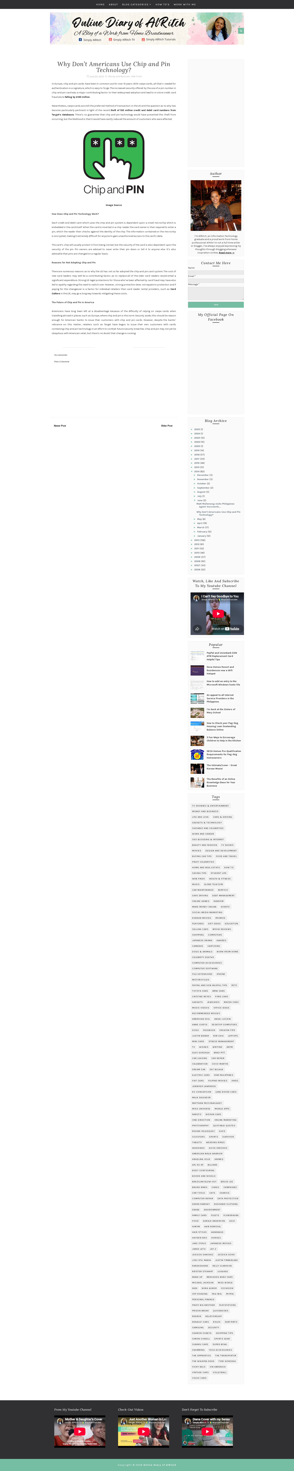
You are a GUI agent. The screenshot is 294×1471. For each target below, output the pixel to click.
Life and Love (200, 817)
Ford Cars (221, 996)
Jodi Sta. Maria (201, 1260)
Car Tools (198, 1193)
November (203, 479)
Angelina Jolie (201, 1159)
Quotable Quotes (224, 1125)
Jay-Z (213, 1249)
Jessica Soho (226, 1254)
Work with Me (185, 4)
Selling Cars (200, 929)
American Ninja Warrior (207, 1153)
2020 (197, 446)
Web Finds (136, 76)
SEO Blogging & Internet (208, 839)
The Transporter (225, 1355)
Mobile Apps (222, 1109)
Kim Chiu (218, 1036)
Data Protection (228, 1198)
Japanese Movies (221, 1243)
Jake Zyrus (199, 1243)
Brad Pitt (219, 1052)
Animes (219, 1159)
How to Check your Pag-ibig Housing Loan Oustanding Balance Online (222, 726)
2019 (197, 450)
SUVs (222, 1131)
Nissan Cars (213, 1114)
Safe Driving (200, 895)
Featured (198, 923)
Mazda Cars (231, 1002)
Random (219, 901)
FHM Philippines (223, 1075)
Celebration (200, 1064)
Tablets (197, 1142)
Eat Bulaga (216, 1069)
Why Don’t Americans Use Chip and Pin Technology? (218, 513)
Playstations (227, 1305)
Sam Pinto (231, 1322)
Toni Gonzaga (227, 1361)
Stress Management (221, 1041)
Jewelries (213, 1002)
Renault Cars (200, 1322)
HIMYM (196, 1226)
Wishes (203, 1047)
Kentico (223, 890)
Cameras (197, 946)
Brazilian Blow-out (204, 1181)
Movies (196, 850)
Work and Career (203, 834)
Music (196, 884)
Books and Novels (204, 1176)
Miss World (225, 1282)
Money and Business (119, 76)
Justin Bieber (200, 1036)
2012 (197, 544)
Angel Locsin (222, 1019)
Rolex (217, 1322)
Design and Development (221, 850)
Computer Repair (202, 1198)
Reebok (196, 1316)
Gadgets (197, 1002)
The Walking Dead (203, 1361)
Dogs (195, 1030)
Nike (195, 1288)
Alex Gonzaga (201, 1052)
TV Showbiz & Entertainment (210, 806)
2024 (197, 433)
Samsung (198, 1327)
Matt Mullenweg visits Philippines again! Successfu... (215, 505)
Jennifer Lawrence (204, 1086)
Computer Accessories (207, 963)
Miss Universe (201, 1109)
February (202, 531)
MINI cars (198, 1041)
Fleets (215, 1215)
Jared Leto (199, 1249)
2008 (197, 561)
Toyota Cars (200, 991)
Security (213, 1327)
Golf (232, 1221)
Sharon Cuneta (202, 1333)
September (203, 487)
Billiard (212, 1165)
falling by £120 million (77, 97)
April (200, 523)
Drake (196, 1210)
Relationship (214, 1316)
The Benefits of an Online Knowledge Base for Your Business (221, 782)
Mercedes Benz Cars (220, 1277)
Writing (217, 1047)
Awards (221, 940)
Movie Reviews (222, 929)
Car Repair (218, 1058)
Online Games (200, 901)
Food (195, 1221)
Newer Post (60, 425)
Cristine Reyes (201, 996)
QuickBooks (220, 1311)
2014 (197, 471)
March (201, 527)
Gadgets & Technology (207, 822)
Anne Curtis (200, 1024)
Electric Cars (201, 1075)
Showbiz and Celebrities (208, 828)
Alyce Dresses (218, 1148)
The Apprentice (201, 1355)
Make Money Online (204, 907)
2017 (197, 458)
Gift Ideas (214, 923)
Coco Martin (220, 1064)
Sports (213, 1137)
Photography (200, 1125)
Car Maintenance (203, 890)
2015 (197, 467)
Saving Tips (199, 873)
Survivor (228, 1137)
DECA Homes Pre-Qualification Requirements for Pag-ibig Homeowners (224, 754)
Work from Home (227, 951)
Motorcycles (200, 980)
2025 (197, 429)
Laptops (233, 1036)
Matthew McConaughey (207, 1103)
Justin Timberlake (226, 1260)
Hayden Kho (199, 1238)
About (113, 4)
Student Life (219, 873)
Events (225, 907)
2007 (197, 565)
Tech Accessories (220, 1350)
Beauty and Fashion (204, 845)
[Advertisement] (216, 114)
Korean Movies (201, 918)
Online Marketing (226, 1120)
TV (193, 1047)
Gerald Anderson (214, 1221)
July (199, 496)
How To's (163, 4)
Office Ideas (221, 1008)
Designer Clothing (226, 1204)
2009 (197, 557)
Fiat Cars (198, 1080)
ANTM (230, 1047)
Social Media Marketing (207, 912)
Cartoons (214, 946)
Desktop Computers (224, 1024)
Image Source (114, 205)
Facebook (209, 1030)
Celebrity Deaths (203, 957)
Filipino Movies (217, 1080)
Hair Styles (199, 1232)
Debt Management (223, 895)
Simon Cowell (201, 1339)
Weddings (198, 1148)
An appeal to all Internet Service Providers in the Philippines (220, 698)
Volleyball (219, 1372)
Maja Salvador (201, 1097)
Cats (212, 1193)
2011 (197, 548)
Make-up (197, 1277)
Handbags (217, 1232)
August (201, 491)
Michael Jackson (203, 1282)
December (203, 475)
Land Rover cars (226, 1092)
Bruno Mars (199, 1187)
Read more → (226, 252)
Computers (215, 935)
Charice (225, 1193)
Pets (234, 985)
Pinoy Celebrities (203, 862)
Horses (216, 1238)
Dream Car (199, 1069)
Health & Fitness (220, 879)
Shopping (198, 935)
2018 (197, 454)
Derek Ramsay (201, 1204)
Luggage (223, 1271)
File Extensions (202, 974)
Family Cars (199, 1215)
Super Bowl (220, 1344)
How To (229, 867)
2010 (197, 552)
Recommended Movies (206, 1013)
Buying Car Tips (202, 856)
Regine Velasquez (203, 1131)
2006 (197, 569)
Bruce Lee (227, 1181)
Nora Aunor (209, 1288)
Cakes (215, 1187)
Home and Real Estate (206, 867)
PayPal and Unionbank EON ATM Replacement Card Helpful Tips (222, 656)
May (199, 519)
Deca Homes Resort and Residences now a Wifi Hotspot (220, 670)
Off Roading (200, 1294)
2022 (197, 441)
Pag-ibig (217, 1294)
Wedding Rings (215, 1142)
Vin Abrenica (218, 1367)
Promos (220, 918)
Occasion (227, 1288)
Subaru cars (200, 1344)
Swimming (198, 1350)
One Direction (201, 1120)
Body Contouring (203, 1170)
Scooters (198, 1137)
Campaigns (230, 1187)
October (202, 483)
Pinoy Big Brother (203, 1305)
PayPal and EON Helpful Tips (209, 985)
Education (231, 923)
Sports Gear (222, 1339)
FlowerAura (231, 1215)
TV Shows (227, 845)
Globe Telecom (213, 884)
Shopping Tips (224, 1333)
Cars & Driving (222, 817)
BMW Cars (219, 991)
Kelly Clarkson (222, 1266)
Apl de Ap (197, 1165)
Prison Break (200, 1311)
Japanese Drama (202, 940)
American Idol (201, 1019)
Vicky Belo (199, 1367)
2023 (197, 437)
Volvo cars (199, 1378)
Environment (212, 1210)
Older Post (166, 425)
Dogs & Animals (202, 951)
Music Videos (200, 1008)
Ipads (235, 1080)
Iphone (221, 974)
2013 (197, 540)
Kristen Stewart (202, 1271)
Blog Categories (135, 4)
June (200, 500)
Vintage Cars (200, 1372)
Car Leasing (199, 1058)
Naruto (196, 1114)
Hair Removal (212, 1226)
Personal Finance (203, 1299)
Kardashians (200, 1266)
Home (100, 4)
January (202, 535)
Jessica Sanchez (203, 1254)
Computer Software (205, 968)
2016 (197, 463)
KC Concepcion (201, 1092)
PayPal (230, 1294)
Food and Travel (226, 856)
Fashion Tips (227, 1030)
